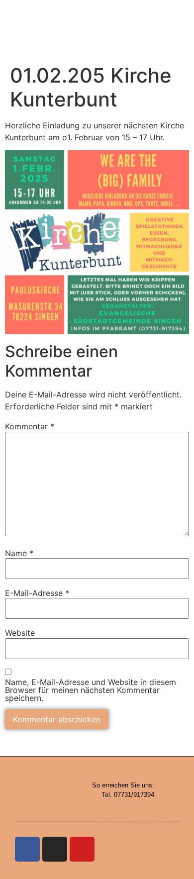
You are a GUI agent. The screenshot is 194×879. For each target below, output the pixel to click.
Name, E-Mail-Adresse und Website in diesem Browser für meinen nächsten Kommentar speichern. (90, 690)
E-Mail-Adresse (37, 593)
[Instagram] (54, 849)
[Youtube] (82, 849)
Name (19, 553)
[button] (150, 29)
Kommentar (29, 426)
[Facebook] (27, 849)
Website (20, 633)
